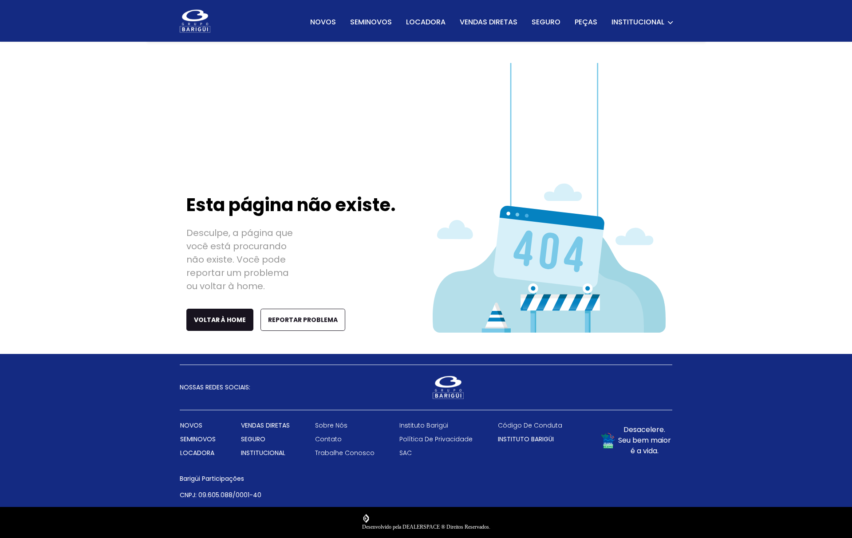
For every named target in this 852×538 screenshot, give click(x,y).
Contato (328, 439)
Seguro (546, 22)
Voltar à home (220, 319)
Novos (323, 22)
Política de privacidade (436, 439)
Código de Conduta (530, 425)
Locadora (426, 22)
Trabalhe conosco (345, 452)
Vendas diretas (488, 22)
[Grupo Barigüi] (195, 21)
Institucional (638, 22)
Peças (586, 22)
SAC (405, 452)
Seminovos (371, 22)
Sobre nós (331, 425)
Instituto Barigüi (423, 425)
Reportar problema (303, 319)
